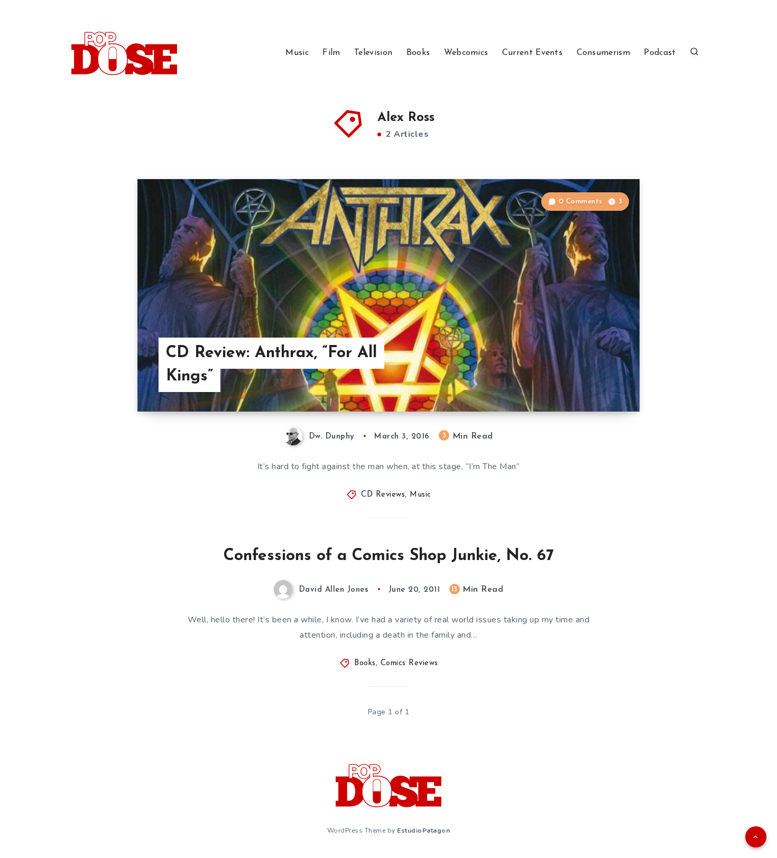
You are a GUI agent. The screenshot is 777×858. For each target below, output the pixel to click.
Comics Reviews (409, 663)
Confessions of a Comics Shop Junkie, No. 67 (389, 556)
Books (418, 53)
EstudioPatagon (423, 830)
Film (331, 53)
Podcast (660, 53)
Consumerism (603, 53)
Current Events (532, 53)
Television (373, 53)
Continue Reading (589, 380)
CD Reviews (383, 495)
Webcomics (466, 53)
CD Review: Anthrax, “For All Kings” (271, 365)
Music (297, 53)
